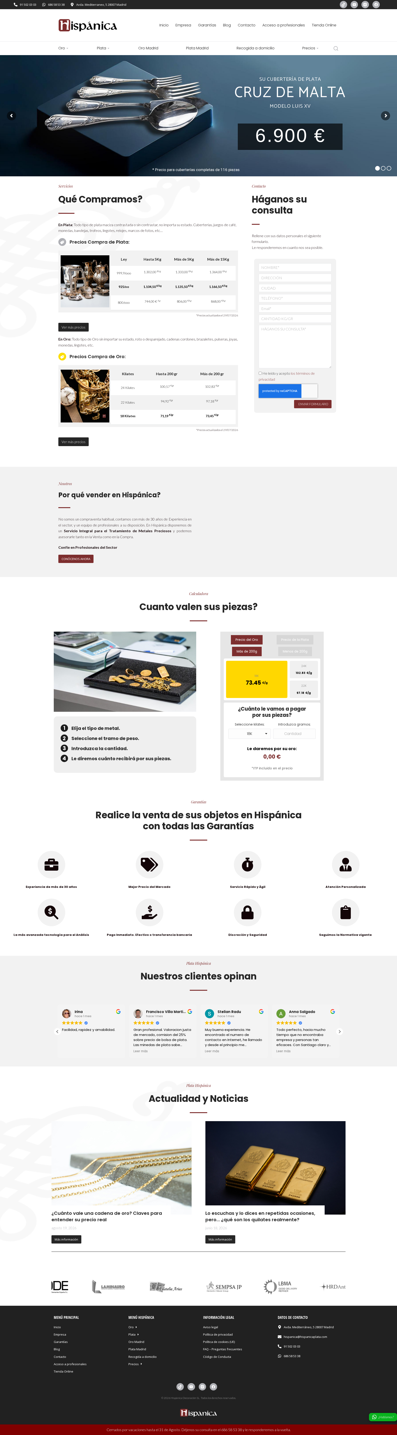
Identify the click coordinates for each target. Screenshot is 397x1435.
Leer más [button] (69, 1051)
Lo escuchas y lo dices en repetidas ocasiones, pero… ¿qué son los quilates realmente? (260, 1216)
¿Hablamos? (386, 1417)
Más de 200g (247, 651)
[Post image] (121, 1168)
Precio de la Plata (295, 639)
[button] (389, 569)
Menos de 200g (295, 651)
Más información (66, 1239)
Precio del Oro (246, 639)
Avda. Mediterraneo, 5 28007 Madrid (101, 5)
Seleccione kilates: (250, 724)
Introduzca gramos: (294, 724)
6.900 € (290, 135)
